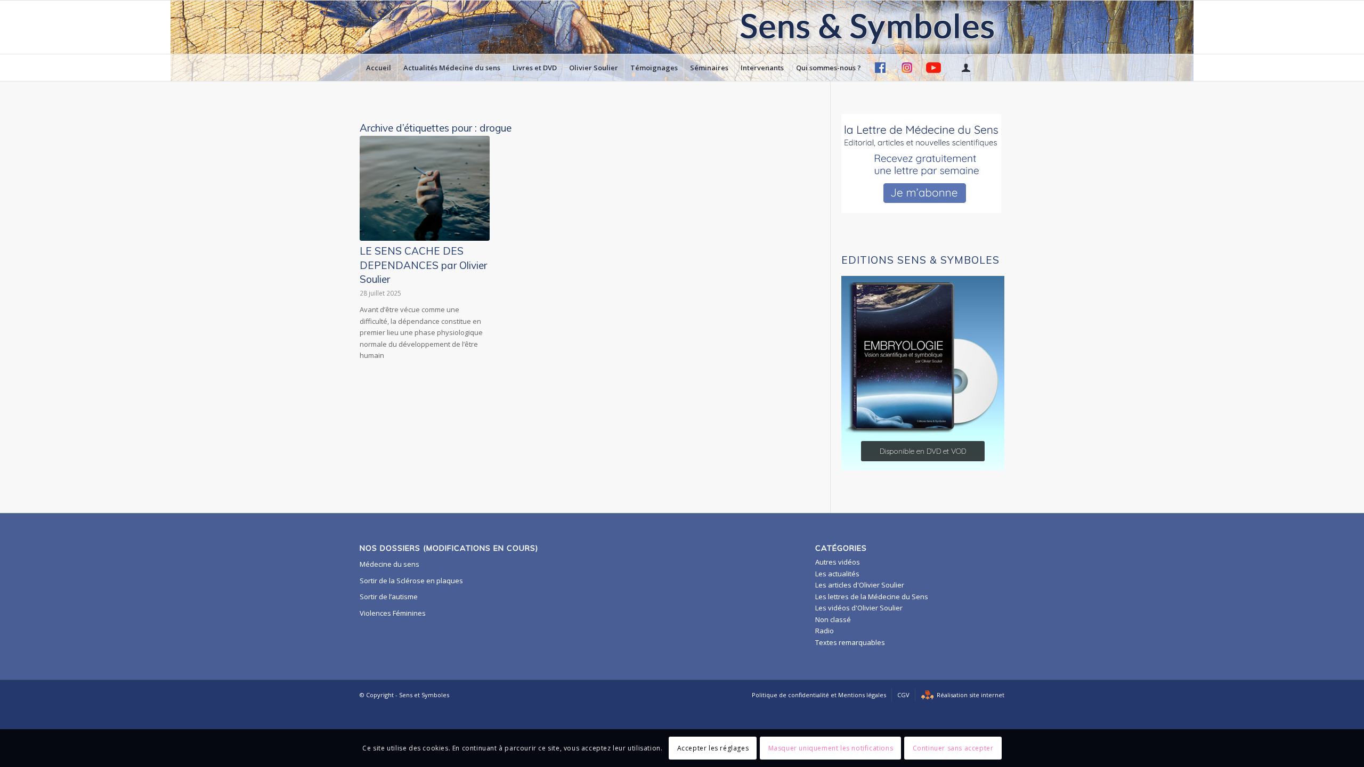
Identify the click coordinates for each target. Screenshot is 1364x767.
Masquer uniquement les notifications (831, 748)
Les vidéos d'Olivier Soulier (859, 608)
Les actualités (837, 573)
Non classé (833, 619)
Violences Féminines (393, 613)
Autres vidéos (837, 562)
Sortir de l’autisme (389, 596)
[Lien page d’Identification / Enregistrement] (965, 67)
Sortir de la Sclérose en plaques (411, 580)
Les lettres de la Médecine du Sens (871, 596)
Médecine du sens (389, 564)
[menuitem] (378, 67)
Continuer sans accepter (953, 748)
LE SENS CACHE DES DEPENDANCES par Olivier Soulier (423, 264)
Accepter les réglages (713, 748)
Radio (824, 630)
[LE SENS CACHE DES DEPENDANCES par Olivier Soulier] (425, 188)
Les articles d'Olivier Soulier (859, 585)
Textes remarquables (850, 642)
